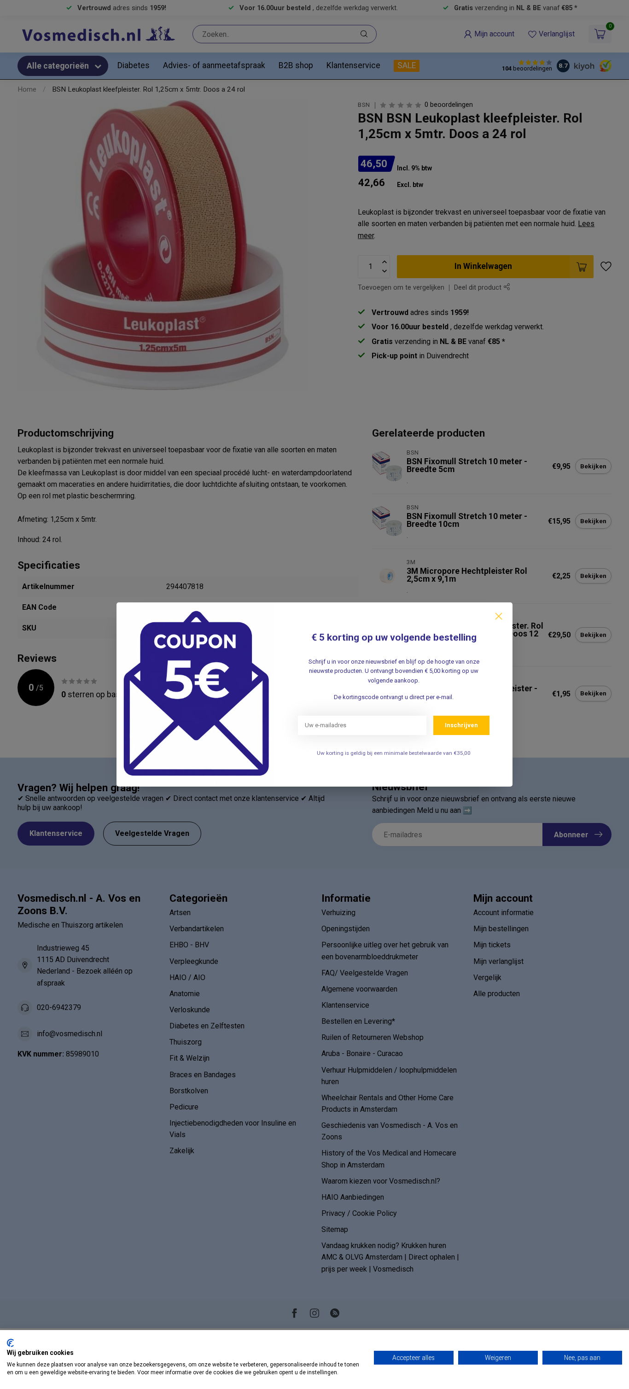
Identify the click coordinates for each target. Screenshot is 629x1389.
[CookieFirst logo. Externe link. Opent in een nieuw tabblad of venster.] (10, 1343)
